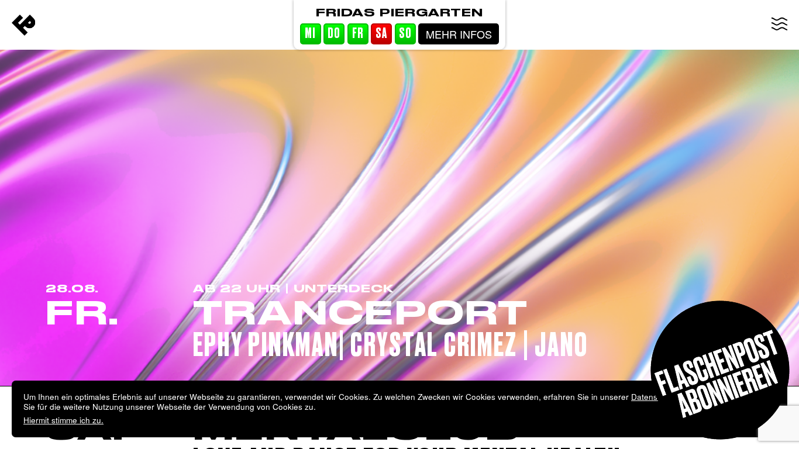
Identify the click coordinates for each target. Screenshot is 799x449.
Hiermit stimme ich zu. (63, 420)
